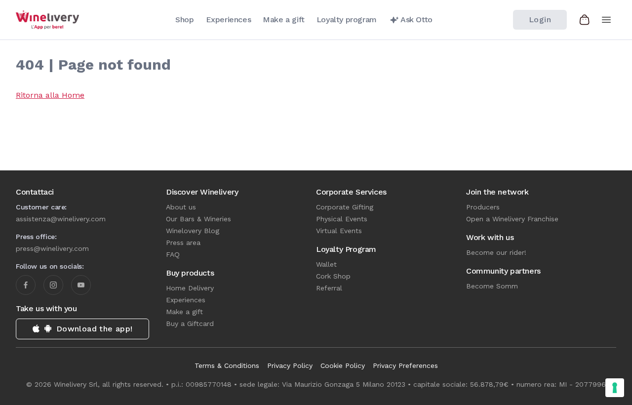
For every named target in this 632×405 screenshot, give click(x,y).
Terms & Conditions (227, 365)
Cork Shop (333, 276)
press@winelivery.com (52, 248)
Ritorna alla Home (50, 95)
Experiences (185, 300)
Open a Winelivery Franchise (512, 219)
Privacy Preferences (405, 365)
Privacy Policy (290, 365)
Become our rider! (496, 252)
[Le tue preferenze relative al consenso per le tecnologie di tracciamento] (614, 387)
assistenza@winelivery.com (61, 219)
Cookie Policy (342, 365)
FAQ (173, 254)
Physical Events (341, 219)
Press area (183, 242)
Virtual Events (339, 231)
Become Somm (492, 286)
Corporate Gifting (344, 207)
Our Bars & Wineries (198, 219)
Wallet (326, 264)
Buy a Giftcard (190, 323)
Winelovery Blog (192, 231)
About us (181, 207)
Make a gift (184, 312)
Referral (329, 288)
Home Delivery (190, 288)
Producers (483, 207)
